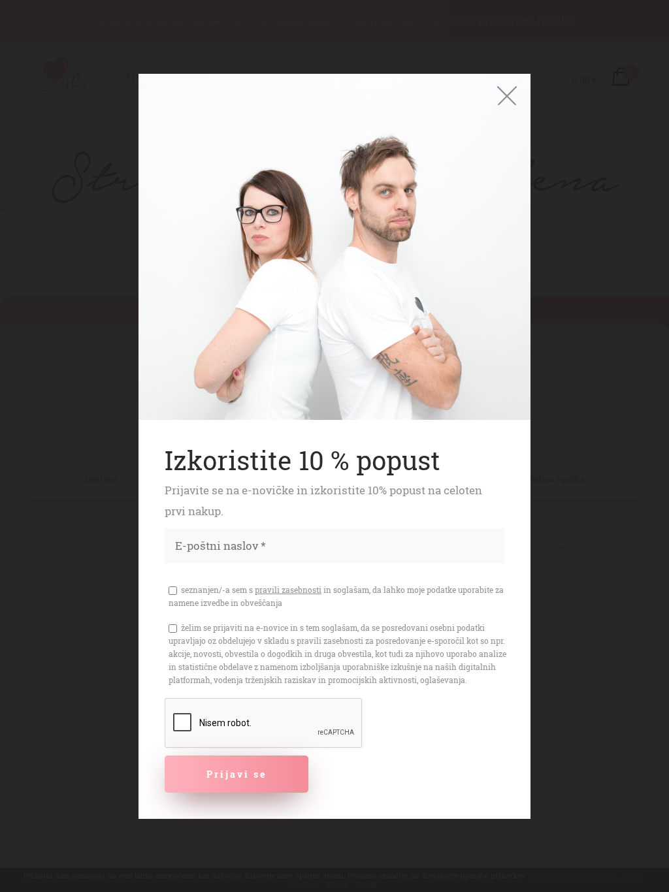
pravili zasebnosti (288, 589)
